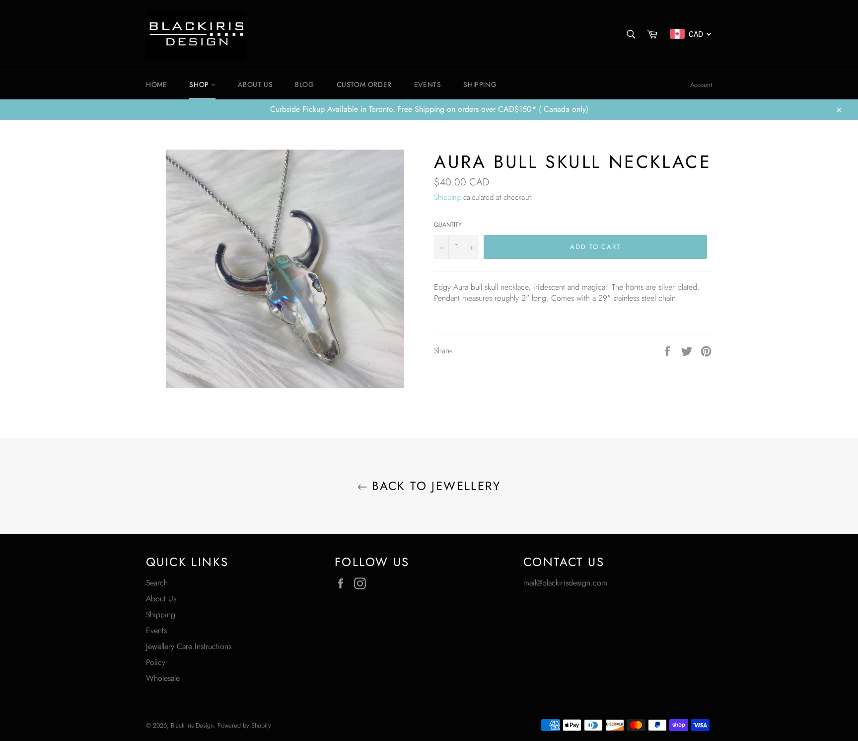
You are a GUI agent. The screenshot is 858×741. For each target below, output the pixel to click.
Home (156, 84)
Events (427, 84)
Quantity (448, 225)
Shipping (480, 84)
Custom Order (364, 84)
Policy (155, 662)
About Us (161, 598)
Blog (304, 84)
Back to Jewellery (433, 486)
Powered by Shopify (244, 725)
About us (255, 84)
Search (157, 582)
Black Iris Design (192, 725)
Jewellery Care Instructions (188, 646)
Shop (200, 84)
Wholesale (163, 678)
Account (701, 84)
